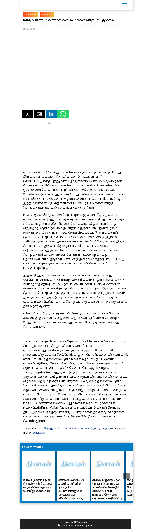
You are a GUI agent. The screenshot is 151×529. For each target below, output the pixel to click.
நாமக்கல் (30, 14)
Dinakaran (39, 433)
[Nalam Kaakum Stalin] (75, 166)
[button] (27, 114)
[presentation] (126, 476)
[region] (49, 509)
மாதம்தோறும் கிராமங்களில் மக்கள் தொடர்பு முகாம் (74, 428)
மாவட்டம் (46, 14)
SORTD (91, 525)
